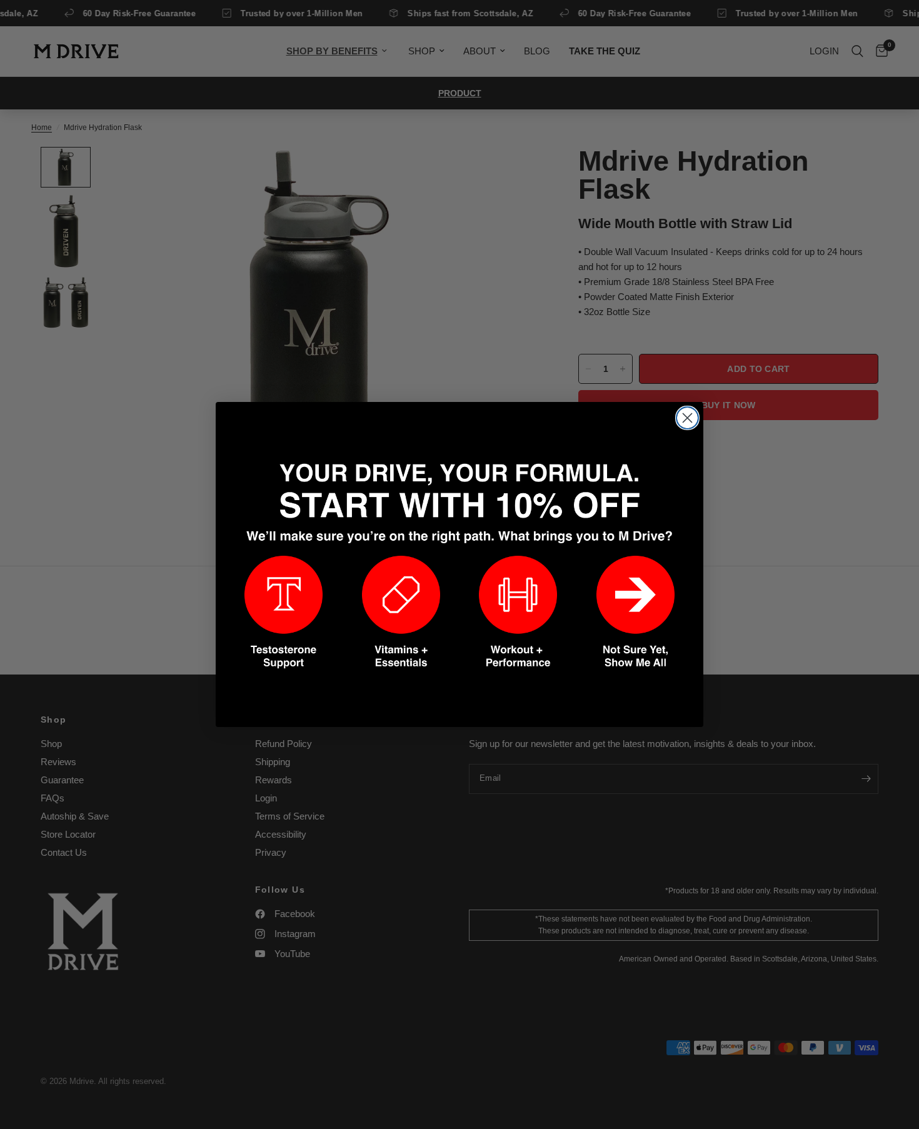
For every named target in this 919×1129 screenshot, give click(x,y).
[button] (283, 613)
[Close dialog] (687, 418)
